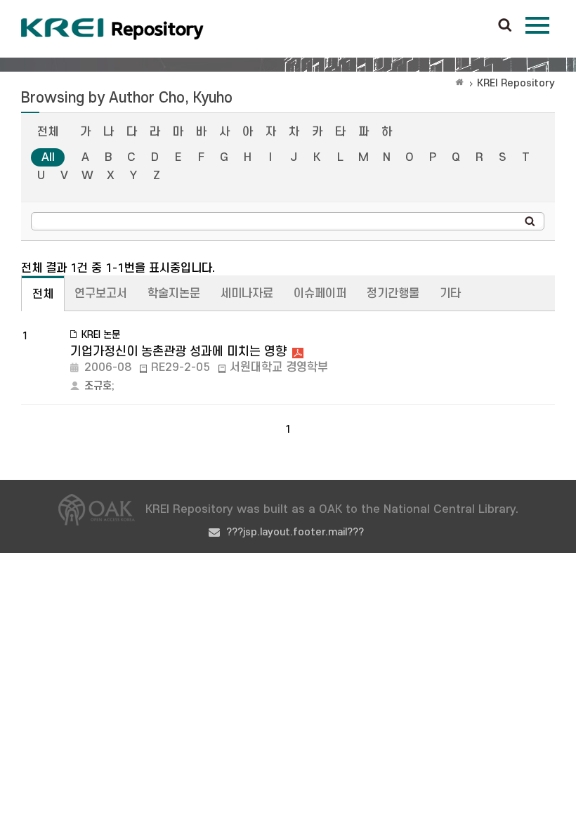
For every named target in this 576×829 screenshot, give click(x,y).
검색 (505, 26)
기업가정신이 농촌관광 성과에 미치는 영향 (178, 351)
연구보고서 (100, 293)
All (48, 157)
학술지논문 (174, 293)
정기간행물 (393, 293)
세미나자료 (247, 293)
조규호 (98, 386)
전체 (47, 132)
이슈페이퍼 (320, 293)
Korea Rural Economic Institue (112, 29)
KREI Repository (516, 83)
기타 (450, 293)
